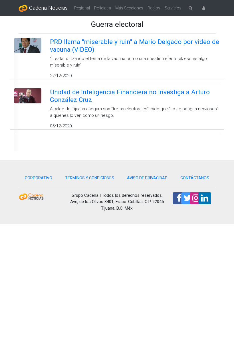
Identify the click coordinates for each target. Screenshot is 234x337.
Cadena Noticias (48, 8)
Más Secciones (129, 8)
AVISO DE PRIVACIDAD (147, 178)
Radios (154, 8)
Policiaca (102, 8)
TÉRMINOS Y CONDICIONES (89, 178)
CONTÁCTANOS (194, 178)
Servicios (173, 8)
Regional (82, 8)
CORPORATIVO (38, 178)
